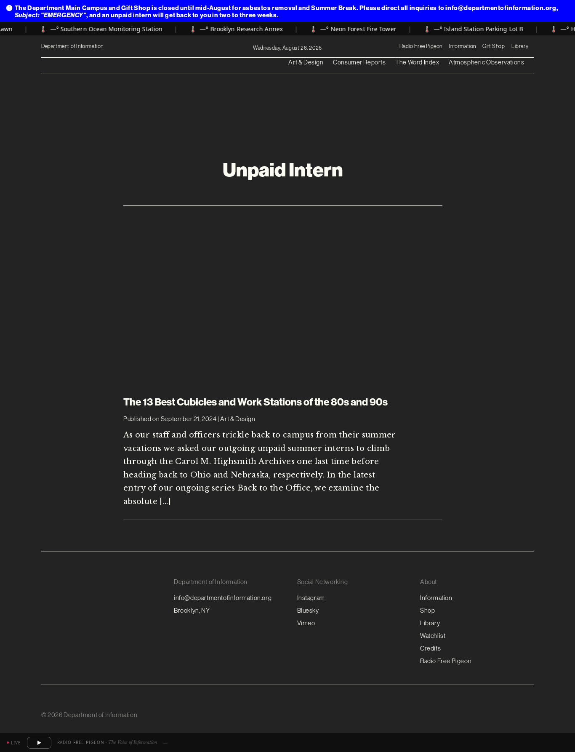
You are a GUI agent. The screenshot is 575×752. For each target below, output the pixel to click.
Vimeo (306, 623)
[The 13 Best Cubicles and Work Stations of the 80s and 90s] (282, 295)
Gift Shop (493, 46)
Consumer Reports (359, 62)
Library (519, 46)
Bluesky (308, 610)
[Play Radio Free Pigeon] (39, 743)
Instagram (311, 597)
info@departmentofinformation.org (223, 597)
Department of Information (73, 46)
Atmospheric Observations (486, 62)
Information (462, 46)
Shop (427, 610)
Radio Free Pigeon (420, 46)
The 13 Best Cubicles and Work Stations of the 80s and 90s (255, 402)
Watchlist (432, 635)
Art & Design (305, 62)
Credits (430, 648)
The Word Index (417, 62)
